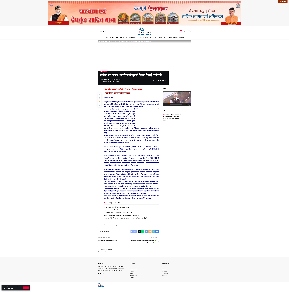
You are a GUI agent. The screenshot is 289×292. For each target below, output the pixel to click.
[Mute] (187, 105)
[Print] (165, 80)
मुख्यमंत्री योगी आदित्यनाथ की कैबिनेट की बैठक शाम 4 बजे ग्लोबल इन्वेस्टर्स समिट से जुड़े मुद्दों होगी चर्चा (127, 218)
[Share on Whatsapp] (142, 231)
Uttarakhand (123, 225)
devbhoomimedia (105, 79)
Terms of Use (10, 288)
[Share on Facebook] (158, 80)
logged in (106, 251)
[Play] (165, 105)
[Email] (163, 80)
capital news (113, 225)
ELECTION (103, 71)
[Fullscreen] (189, 105)
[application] (177, 98)
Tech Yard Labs (157, 290)
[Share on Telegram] (146, 231)
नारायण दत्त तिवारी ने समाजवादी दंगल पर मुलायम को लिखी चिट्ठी (119, 212)
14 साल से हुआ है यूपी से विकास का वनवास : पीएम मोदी (117, 207)
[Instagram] (105, 31)
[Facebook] (101, 31)
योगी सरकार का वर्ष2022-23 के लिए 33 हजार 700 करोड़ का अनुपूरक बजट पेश (122, 215)
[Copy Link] (153, 231)
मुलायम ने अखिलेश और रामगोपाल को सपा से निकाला (116, 210)
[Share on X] (161, 80)
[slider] (176, 104)
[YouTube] (103, 31)
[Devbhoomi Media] (144, 31)
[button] (26, 287)
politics (118, 225)
